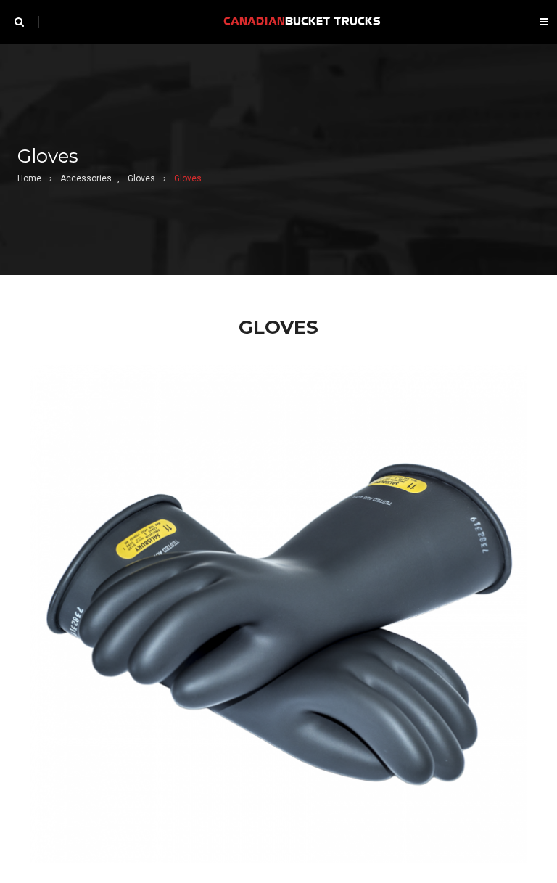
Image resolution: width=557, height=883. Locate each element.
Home (29, 178)
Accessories (86, 178)
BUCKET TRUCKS (302, 21)
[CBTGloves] (278, 614)
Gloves (141, 178)
